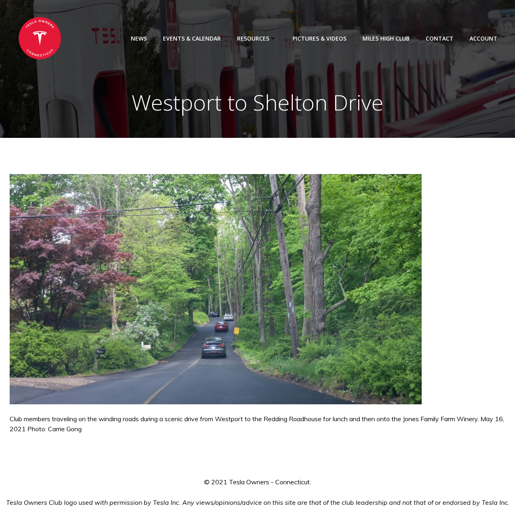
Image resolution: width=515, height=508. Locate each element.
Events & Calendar (192, 38)
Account (483, 38)
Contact (439, 38)
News (139, 38)
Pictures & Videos (319, 38)
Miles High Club (386, 38)
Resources (253, 38)
